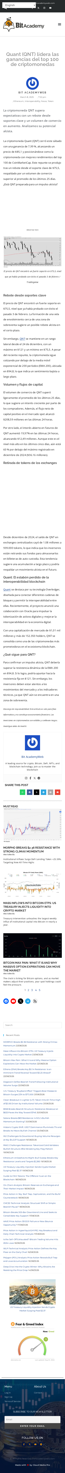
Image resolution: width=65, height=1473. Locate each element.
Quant (7, 589)
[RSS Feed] (35, 1001)
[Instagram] (44, 8)
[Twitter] (34, 778)
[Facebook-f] (24, 1444)
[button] (59, 24)
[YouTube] (13, 1001)
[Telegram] (38, 778)
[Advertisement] (32, 500)
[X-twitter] (38, 8)
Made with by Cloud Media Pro (32, 1465)
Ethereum (18, 101)
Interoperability (32, 101)
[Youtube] (50, 8)
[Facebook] (30, 778)
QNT (22, 338)
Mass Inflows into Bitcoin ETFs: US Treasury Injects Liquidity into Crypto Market (29, 906)
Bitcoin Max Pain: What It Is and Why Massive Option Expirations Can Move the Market (31, 966)
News (44, 101)
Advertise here (33, 230)
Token (51, 101)
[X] (20, 1001)
